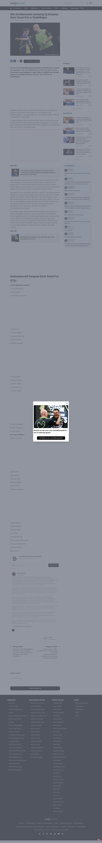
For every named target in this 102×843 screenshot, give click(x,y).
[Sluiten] (67, 403)
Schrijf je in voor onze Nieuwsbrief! (51, 438)
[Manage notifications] (98, 840)
